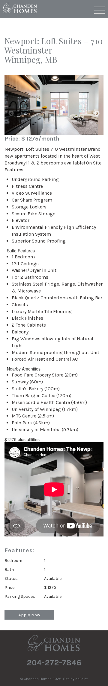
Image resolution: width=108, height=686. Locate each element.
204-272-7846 (54, 662)
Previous (11, 114)
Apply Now (29, 615)
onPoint (81, 679)
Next (97, 114)
